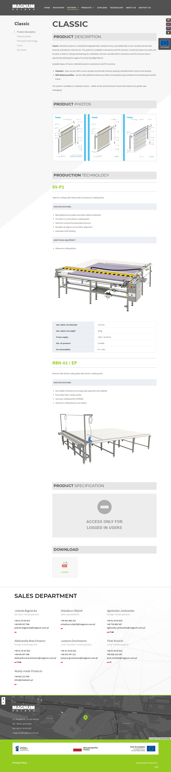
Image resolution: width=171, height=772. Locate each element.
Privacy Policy (20, 763)
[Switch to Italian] (168, 32)
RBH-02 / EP (64, 363)
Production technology (27, 41)
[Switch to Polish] (168, 20)
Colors (20, 45)
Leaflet (153, 738)
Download (21, 50)
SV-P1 (58, 187)
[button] (85, 717)
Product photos (24, 36)
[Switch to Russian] (168, 28)
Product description (26, 32)
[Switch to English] (168, 24)
